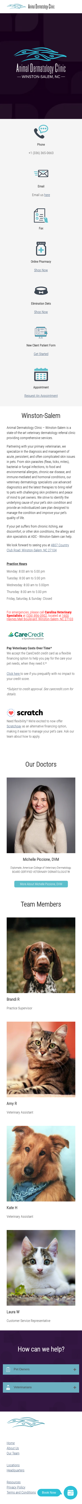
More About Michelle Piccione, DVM (41, 884)
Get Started (41, 354)
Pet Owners (22, 1369)
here (47, 195)
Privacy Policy (16, 1487)
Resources (14, 1482)
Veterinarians (23, 1387)
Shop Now (41, 270)
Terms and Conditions (21, 1492)
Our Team (13, 1453)
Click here (13, 674)
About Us (13, 1448)
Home (11, 1443)
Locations (13, 1465)
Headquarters (15, 1470)
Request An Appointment (41, 396)
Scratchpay (14, 726)
